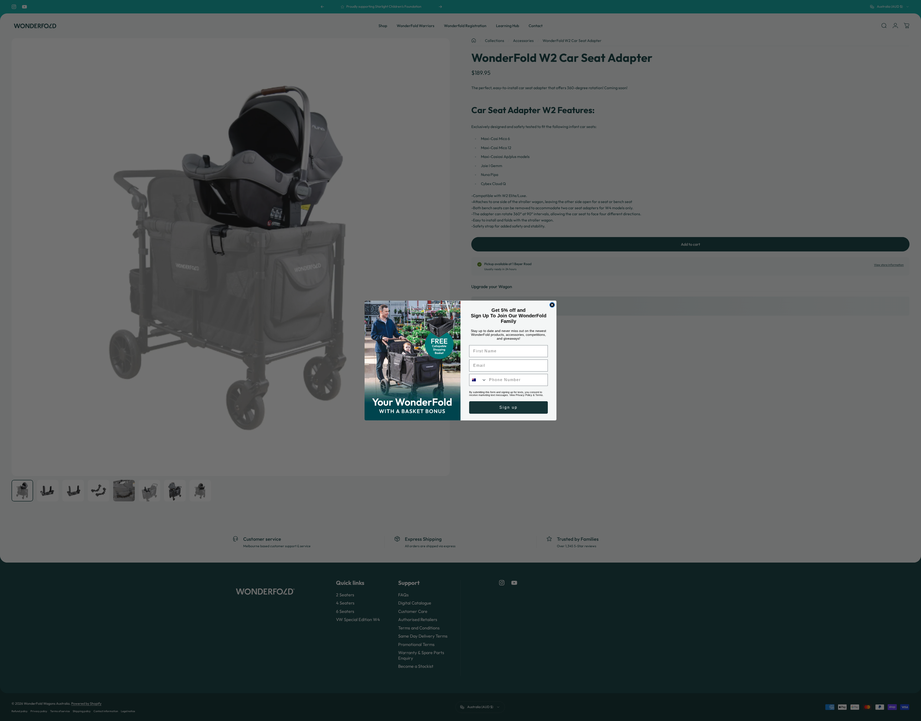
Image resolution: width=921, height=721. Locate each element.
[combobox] (478, 380)
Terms (539, 395)
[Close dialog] (552, 304)
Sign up (508, 407)
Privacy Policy (524, 395)
